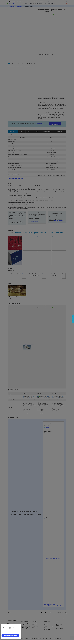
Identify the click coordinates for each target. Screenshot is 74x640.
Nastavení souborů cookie (7, 630)
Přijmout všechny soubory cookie (10, 635)
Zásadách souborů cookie (7, 629)
